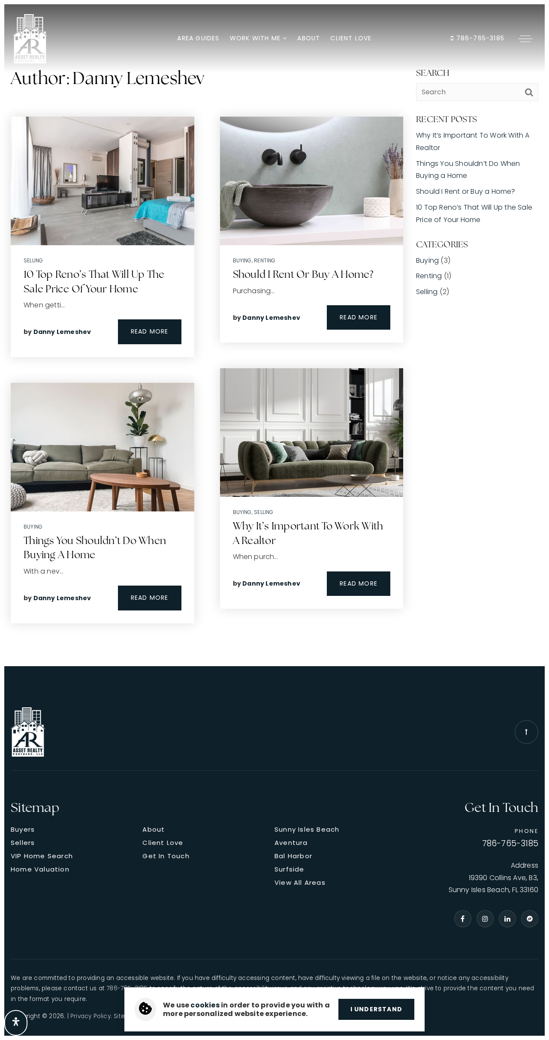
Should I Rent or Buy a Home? (303, 275)
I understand (376, 1009)
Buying (33, 526)
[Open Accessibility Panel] (15, 1023)
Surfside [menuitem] (289, 869)
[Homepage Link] (30, 38)
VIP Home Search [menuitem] (42, 855)
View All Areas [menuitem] (300, 882)
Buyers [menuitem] (23, 829)
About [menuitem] (308, 38)
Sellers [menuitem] (23, 842)
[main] (274, 335)
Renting (264, 260)
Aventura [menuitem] (291, 842)
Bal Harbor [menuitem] (293, 855)
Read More (150, 331)
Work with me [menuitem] (256, 38)
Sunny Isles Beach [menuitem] (306, 829)
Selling (33, 260)
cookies (204, 1005)
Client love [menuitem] (350, 38)
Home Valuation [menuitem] (40, 869)
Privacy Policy (90, 1016)
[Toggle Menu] (525, 38)
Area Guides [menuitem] (198, 38)
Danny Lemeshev (62, 332)
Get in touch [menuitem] (165, 855)
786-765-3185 (479, 38)
